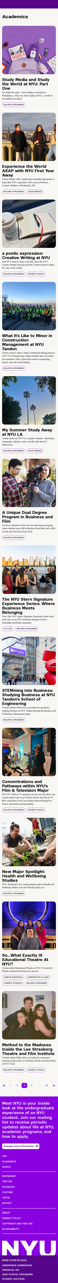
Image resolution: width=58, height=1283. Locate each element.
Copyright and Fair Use (17, 1223)
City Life (8, 629)
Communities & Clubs (38, 977)
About (6, 1212)
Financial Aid (10, 1270)
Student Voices (36, 274)
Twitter (7, 1181)
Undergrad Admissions (17, 1265)
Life (4, 1156)
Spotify (7, 1203)
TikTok (6, 1197)
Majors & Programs (14, 105)
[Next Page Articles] (54, 1085)
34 (46, 1085)
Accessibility (10, 1229)
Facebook (8, 1187)
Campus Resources (13, 977)
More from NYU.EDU (14, 1260)
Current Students (13, 983)
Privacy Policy (11, 1218)
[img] (29, 50)
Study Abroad (35, 191)
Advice (6, 1166)
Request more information (19, 1146)
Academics (9, 1161)
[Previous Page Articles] (4, 1085)
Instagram (8, 1176)
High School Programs (17, 1274)
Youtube (7, 1192)
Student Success (13, 1279)
